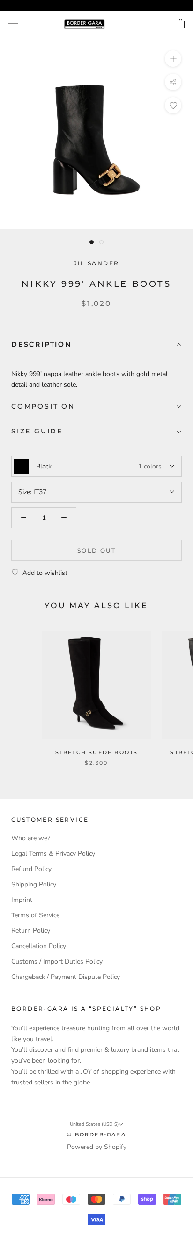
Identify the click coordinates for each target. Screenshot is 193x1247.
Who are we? (30, 838)
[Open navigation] (13, 24)
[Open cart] (181, 23)
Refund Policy (31, 868)
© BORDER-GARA (96, 1134)
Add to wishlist (44, 572)
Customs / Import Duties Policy (57, 961)
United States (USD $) (94, 1124)
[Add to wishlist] (173, 105)
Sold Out (96, 550)
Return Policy (30, 930)
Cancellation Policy (38, 946)
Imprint (21, 899)
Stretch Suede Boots (96, 752)
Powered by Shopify (96, 1146)
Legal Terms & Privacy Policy (53, 853)
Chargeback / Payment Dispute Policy (65, 976)
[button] (96, 345)
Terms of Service (35, 915)
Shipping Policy (33, 884)
